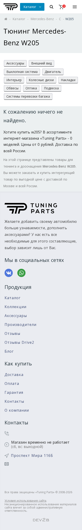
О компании (17, 410)
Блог (9, 351)
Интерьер (14, 80)
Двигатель (53, 71)
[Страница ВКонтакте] (9, 273)
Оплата (12, 383)
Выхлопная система (22, 71)
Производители (20, 324)
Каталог (12, 298)
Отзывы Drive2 (19, 342)
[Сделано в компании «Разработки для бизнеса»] (41, 519)
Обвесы (12, 88)
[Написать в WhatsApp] (21, 273)
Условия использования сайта (25, 501)
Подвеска (51, 88)
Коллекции (15, 307)
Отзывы (12, 333)
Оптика (31, 88)
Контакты (14, 401)
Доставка (14, 375)
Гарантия (14, 392)
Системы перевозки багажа (28, 96)
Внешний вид (41, 63)
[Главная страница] (10, 6)
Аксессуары (15, 63)
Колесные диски (41, 80)
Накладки (68, 80)
